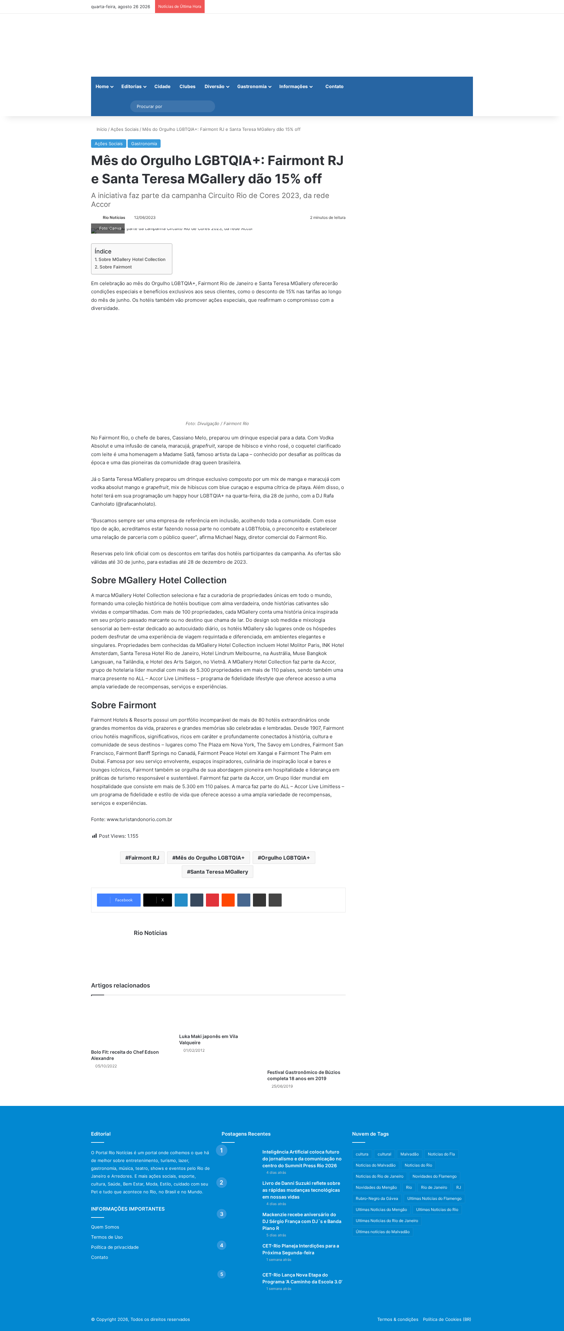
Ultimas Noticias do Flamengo (434, 1198)
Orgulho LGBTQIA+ (285, 857)
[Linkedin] (181, 900)
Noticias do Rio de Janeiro (379, 1176)
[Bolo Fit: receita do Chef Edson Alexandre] (130, 1024)
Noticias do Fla (441, 1154)
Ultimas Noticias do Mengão (381, 1209)
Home (102, 86)
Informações (293, 86)
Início (101, 129)
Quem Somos (105, 1227)
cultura (362, 1154)
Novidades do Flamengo (435, 1176)
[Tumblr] (196, 900)
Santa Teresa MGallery (219, 871)
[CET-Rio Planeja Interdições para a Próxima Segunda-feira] (240, 1255)
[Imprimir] (275, 900)
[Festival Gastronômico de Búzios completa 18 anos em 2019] (306, 1034)
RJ (458, 1187)
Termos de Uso (107, 1237)
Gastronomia (252, 86)
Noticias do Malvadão (376, 1165)
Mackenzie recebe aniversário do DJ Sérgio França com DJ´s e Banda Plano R (301, 1221)
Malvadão (409, 1154)
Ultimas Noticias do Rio (437, 1209)
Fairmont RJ (144, 857)
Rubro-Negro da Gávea (377, 1198)
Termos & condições (397, 1319)
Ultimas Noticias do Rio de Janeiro (387, 1220)
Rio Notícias (114, 217)
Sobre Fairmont (116, 266)
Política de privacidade (115, 1247)
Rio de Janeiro (434, 1187)
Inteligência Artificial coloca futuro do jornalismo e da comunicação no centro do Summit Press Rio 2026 (302, 1158)
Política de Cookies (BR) (447, 1319)
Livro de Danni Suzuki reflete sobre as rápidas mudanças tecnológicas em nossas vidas (301, 1190)
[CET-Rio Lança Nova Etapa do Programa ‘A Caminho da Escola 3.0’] (240, 1284)
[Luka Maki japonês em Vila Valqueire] (218, 1016)
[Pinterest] (212, 900)
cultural (384, 1154)
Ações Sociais (125, 129)
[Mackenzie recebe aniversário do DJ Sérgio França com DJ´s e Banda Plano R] (240, 1223)
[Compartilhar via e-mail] (259, 900)
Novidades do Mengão (376, 1187)
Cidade (162, 86)
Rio (409, 1187)
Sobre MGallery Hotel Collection (132, 259)
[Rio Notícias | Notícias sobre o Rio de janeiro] (132, 45)
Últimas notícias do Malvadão (383, 1231)
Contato (334, 86)
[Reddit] (228, 900)
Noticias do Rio (418, 1165)
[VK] (243, 900)
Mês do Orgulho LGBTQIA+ (210, 857)
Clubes (188, 86)
